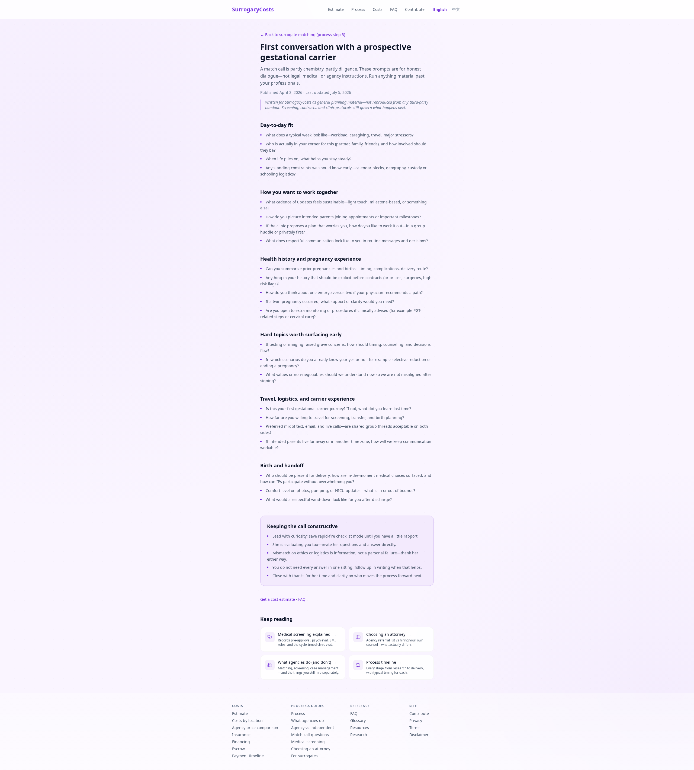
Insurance (241, 734)
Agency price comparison (255, 727)
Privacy (415, 720)
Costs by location (247, 720)
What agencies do (307, 720)
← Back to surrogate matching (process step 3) (302, 34)
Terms (414, 727)
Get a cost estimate (277, 599)
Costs (378, 9)
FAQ (393, 9)
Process (358, 9)
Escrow (238, 748)
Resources (359, 727)
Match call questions (310, 734)
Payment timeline (248, 755)
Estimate (336, 9)
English (440, 9)
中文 (456, 9)
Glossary (358, 720)
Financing (241, 741)
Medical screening (308, 741)
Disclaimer (419, 734)
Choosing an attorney (310, 748)
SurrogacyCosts (253, 9)
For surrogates (304, 755)
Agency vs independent (312, 727)
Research (358, 734)
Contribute (415, 9)
